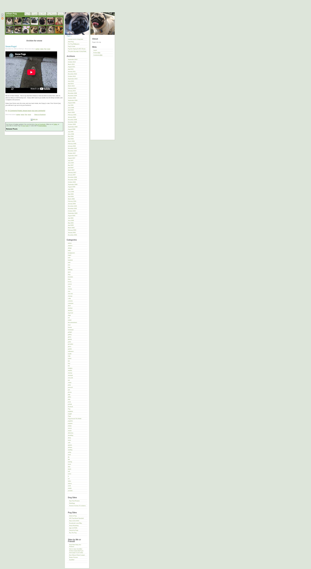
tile (68, 457)
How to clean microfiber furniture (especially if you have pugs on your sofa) (76, 550)
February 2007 (72, 172)
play (69, 399)
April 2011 (70, 69)
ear (69, 317)
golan (69, 341)
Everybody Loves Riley (75, 523)
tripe (69, 466)
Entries (96, 52)
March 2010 (71, 86)
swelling (70, 449)
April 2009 (71, 110)
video (69, 481)
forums (70, 327)
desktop (70, 308)
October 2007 (72, 153)
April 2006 (71, 196)
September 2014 (72, 59)
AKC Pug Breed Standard (76, 518)
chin (69, 291)
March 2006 (71, 199)
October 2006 (72, 182)
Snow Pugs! (11, 46)
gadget (37, 48)
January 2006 (72, 203)
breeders (70, 277)
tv (68, 476)
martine (70, 370)
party (69, 385)
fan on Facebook (40, 124)
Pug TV (27, 14)
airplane (70, 245)
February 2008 (72, 143)
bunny (69, 281)
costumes (70, 303)
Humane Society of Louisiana (77, 505)
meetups (70, 375)
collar (69, 298)
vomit (69, 485)
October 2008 (72, 124)
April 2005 (71, 225)
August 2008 (71, 129)
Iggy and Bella (73, 528)
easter (69, 320)
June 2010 (71, 81)
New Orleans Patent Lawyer (77, 555)
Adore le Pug (73, 516)
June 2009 (71, 107)
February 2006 (72, 201)
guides (70, 349)
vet (69, 478)
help (27, 125)
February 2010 (72, 88)
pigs (69, 394)
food (69, 325)
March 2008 (71, 141)
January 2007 (72, 174)
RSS (23, 125)
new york (70, 377)
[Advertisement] (60, 6)
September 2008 (72, 126)
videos (70, 483)
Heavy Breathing (73, 525)
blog (69, 274)
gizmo (41, 48)
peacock (70, 387)
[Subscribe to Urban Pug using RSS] (2, 19)
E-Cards (34, 14)
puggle (70, 413)
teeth (69, 454)
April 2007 (71, 167)
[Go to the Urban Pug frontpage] (2, 15)
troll (69, 471)
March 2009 (71, 112)
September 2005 (72, 213)
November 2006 (72, 179)
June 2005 (71, 220)
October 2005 (72, 211)
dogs (69, 315)
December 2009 (72, 93)
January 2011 (72, 71)
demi (69, 305)
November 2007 (72, 150)
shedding (70, 435)
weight (70, 488)
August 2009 (71, 102)
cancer (70, 284)
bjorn (69, 272)
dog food (70, 313)
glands (70, 339)
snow (48, 48)
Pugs (69, 416)
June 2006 (71, 191)
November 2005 (72, 208)
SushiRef (71, 559)
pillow (69, 397)
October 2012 (72, 62)
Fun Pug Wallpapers (73, 44)
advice (70, 243)
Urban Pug (11, 13)
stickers (70, 447)
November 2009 (72, 95)
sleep (69, 437)
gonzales (70, 344)
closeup (70, 296)
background (71, 253)
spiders (70, 445)
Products (70, 406)
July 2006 (70, 189)
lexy (69, 363)
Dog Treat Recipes (74, 500)
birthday (70, 269)
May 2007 (70, 165)
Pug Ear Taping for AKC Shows (76, 48)
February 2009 (72, 114)
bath (69, 262)
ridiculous (70, 433)
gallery (70, 334)
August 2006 (71, 186)
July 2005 (70, 218)
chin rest (70, 293)
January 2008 (72, 146)
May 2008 (70, 136)
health (69, 353)
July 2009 (70, 105)
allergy (70, 248)
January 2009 (72, 117)
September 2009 (72, 100)
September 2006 (72, 184)
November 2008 (72, 122)
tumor (69, 473)
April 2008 (71, 138)
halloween (71, 351)
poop (69, 401)
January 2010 (72, 90)
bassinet (70, 260)
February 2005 (72, 230)
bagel (69, 255)
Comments (97, 55)
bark (69, 257)
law (69, 361)
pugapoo (70, 411)
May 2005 (70, 223)
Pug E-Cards (71, 46)
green (69, 346)
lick (69, 365)
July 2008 (70, 131)
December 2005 (72, 206)
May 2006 (70, 194)
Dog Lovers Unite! (74, 520)
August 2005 (71, 215)
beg (69, 267)
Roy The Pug (73, 532)
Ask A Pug (42, 14)
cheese (70, 289)
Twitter (55, 124)
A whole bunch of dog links (75, 39)
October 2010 (72, 76)
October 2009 (72, 98)
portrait (70, 404)
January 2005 (72, 232)
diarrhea (70, 310)
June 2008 (71, 134)
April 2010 (71, 83)
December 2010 (72, 74)
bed (69, 265)
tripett (69, 469)
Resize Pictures (73, 557)
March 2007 (71, 170)
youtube (70, 490)
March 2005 (71, 227)
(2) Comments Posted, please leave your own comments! (26, 111)
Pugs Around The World (74, 418)
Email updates (42, 125)
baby (69, 250)
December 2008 (72, 119)
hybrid (69, 358)
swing (69, 452)
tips (69, 459)
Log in (95, 50)
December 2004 (72, 235)
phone (70, 392)
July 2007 (70, 160)
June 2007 (71, 162)
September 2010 (72, 78)
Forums (60, 14)
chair (69, 286)
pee (69, 389)
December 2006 (72, 177)
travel (69, 464)
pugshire (70, 421)
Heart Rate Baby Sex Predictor (75, 545)
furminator (70, 329)
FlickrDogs (72, 503)
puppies (70, 423)
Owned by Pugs (73, 530)
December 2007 (72, 148)
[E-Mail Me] (2, 17)
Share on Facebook (40, 114)
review (69, 430)
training (70, 461)
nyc (69, 380)
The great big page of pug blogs (77, 51)
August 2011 (71, 66)
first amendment (72, 322)
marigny (70, 368)
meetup (70, 373)
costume (70, 301)
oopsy (69, 382)
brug (69, 279)
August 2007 (71, 158)
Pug (45, 48)
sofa (69, 442)
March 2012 (71, 64)
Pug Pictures (51, 14)
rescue (70, 428)
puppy (69, 425)
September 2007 (72, 155)
